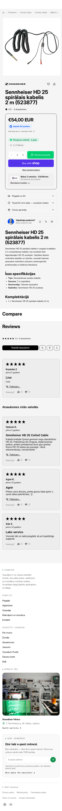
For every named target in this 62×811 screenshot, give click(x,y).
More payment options (31, 170)
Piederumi (12, 12)
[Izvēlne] (3, 4)
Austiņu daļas (26, 12)
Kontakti (6, 620)
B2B (4, 661)
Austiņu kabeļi (41, 12)
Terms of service (9, 798)
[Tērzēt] (40, 221)
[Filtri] (50, 347)
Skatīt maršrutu (10, 728)
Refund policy (22, 793)
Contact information (27, 798)
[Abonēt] (53, 759)
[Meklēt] (9, 4)
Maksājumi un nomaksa (13, 615)
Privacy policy (8, 793)
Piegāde (6, 600)
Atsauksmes (8, 642)
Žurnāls (5, 637)
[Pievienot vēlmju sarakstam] (48, 84)
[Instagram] (4, 804)
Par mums (7, 632)
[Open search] (43, 347)
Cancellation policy (38, 793)
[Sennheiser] (15, 84)
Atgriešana (7, 605)
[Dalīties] (54, 84)
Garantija (6, 610)
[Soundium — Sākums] (3, 12)
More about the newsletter (18, 773)
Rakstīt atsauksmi (20, 348)
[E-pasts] (51, 221)
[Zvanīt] (46, 221)
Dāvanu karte (8, 657)
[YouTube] (10, 804)
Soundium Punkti (10, 652)
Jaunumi (6, 647)
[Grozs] (58, 4)
